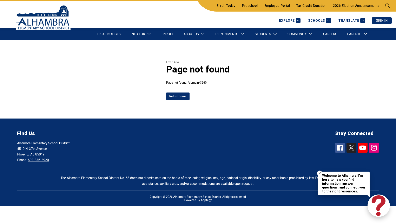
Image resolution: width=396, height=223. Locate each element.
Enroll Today (226, 6)
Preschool (250, 6)
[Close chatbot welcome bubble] (319, 173)
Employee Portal (277, 6)
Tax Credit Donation (311, 6)
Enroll (167, 34)
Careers (330, 34)
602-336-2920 (38, 160)
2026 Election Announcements (356, 6)
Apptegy (206, 200)
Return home (177, 96)
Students (263, 34)
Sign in (382, 21)
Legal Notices (109, 34)
